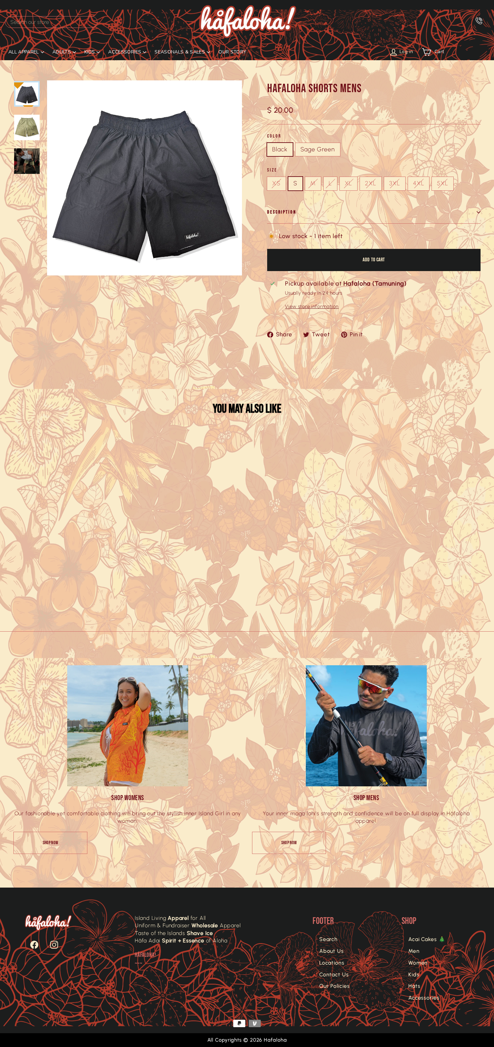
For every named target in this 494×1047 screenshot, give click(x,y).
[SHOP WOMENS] (127, 725)
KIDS (89, 52)
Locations (331, 963)
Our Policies (334, 986)
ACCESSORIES (124, 52)
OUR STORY (232, 52)
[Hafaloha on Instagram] (50, 945)
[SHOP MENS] (366, 725)
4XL (418, 183)
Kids (413, 974)
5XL (442, 183)
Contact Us (334, 974)
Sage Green (317, 149)
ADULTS (61, 52)
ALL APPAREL (23, 52)
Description (281, 212)
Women (418, 963)
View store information (312, 306)
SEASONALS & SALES (180, 52)
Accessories (424, 998)
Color (274, 136)
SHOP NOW (50, 843)
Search (328, 939)
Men (414, 951)
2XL (370, 183)
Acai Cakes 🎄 (427, 939)
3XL (394, 183)
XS (276, 183)
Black (280, 149)
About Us (331, 951)
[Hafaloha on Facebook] (31, 945)
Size (272, 170)
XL (349, 183)
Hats (414, 986)
